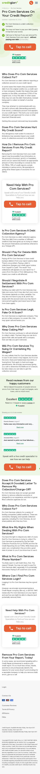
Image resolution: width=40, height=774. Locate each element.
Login (4, 687)
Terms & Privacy (8, 709)
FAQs (4, 717)
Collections (5, 8)
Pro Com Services (16, 8)
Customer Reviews (9, 705)
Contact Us (6, 696)
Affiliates (5, 713)
